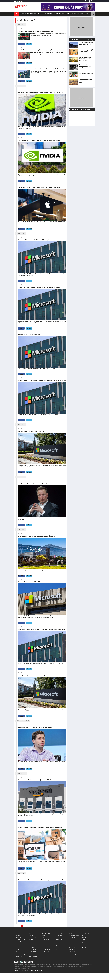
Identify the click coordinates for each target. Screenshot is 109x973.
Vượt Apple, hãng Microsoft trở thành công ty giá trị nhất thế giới (36, 675)
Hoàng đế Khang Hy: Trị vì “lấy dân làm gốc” (86, 50)
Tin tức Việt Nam (19, 932)
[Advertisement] (81, 26)
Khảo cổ (17, 949)
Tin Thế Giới (31, 932)
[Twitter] (87, 1)
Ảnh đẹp (44, 953)
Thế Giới (27, 13)
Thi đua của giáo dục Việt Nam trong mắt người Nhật (86, 72)
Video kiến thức (72, 951)
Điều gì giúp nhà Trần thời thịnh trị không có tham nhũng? (86, 66)
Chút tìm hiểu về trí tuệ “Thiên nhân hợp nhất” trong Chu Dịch (85, 59)
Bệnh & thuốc (71, 933)
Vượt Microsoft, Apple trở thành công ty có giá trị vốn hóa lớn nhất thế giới (39, 187)
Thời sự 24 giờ (19, 941)
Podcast (86, 13)
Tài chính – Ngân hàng (60, 942)
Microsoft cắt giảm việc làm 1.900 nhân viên (30, 582)
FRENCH (43, 1)
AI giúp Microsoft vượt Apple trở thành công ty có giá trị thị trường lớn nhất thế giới (41, 629)
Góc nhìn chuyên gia (60, 933)
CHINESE (30, 1)
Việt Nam (21, 13)
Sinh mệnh (18, 953)
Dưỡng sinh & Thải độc (74, 935)
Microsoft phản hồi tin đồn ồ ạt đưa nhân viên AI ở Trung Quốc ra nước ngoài (40, 287)
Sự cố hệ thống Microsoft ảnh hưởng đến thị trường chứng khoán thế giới (39, 50)
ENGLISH (26, 1)
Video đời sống (72, 953)
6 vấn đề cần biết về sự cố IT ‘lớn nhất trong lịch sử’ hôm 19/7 (35, 31)
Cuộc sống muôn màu (86, 933)
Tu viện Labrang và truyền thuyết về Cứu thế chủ (86, 43)
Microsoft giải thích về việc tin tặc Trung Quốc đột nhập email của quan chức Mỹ (41, 880)
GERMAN (39, 1)
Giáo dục (17, 933)
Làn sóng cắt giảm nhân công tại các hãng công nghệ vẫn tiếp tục (36, 536)
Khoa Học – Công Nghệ (58, 13)
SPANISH (35, 1)
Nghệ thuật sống (32, 949)
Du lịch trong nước (46, 949)
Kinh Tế (38, 13)
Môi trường (18, 935)
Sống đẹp (84, 942)
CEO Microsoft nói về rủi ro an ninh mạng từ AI (31, 431)
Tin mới (84, 947)
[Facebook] (85, 1)
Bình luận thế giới (32, 939)
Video (81, 13)
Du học (83, 935)
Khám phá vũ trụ (19, 956)
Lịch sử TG (31, 935)
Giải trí (83, 939)
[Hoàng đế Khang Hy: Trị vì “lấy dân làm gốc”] (73, 52)
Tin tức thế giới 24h (33, 937)
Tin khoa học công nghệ (20, 954)
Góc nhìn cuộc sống (60, 947)
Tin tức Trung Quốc (46, 933)
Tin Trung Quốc (45, 932)
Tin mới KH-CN (19, 945)
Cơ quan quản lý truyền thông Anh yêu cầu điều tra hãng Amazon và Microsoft (40, 827)
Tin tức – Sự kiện (32, 951)
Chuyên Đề (84, 945)
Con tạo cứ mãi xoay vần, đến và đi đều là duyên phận (85, 81)
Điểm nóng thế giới (33, 933)
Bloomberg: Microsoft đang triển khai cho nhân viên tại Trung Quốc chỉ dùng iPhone (42, 69)
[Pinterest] (89, 1)
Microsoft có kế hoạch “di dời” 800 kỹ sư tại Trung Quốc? (34, 240)
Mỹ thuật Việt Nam (33, 947)
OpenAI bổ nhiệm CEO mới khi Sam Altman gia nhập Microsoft (35, 727)
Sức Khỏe (44, 13)
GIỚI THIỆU (81, 1)
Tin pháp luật (18, 937)
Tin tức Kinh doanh (59, 935)
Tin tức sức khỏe (72, 937)
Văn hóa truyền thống (33, 954)
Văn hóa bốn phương (33, 953)
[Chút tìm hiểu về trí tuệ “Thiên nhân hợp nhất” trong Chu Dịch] (73, 59)
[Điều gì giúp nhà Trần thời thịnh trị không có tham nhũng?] (73, 67)
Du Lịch (43, 945)
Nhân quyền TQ (45, 939)
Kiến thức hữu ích (85, 941)
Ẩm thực (44, 954)
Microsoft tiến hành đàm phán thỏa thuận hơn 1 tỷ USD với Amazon (37, 780)
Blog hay (57, 945)
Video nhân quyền (72, 954)
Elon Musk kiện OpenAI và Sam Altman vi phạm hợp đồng (34, 483)
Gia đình (84, 937)
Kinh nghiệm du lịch (46, 951)
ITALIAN (53, 1)
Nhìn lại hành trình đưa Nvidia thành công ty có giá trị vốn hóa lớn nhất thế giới (40, 92)
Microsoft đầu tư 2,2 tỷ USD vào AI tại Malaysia (31, 334)
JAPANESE (48, 1)
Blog (71, 13)
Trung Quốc (33, 13)
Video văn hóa (72, 949)
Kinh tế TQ (44, 935)
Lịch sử (43, 937)
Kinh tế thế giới (59, 937)
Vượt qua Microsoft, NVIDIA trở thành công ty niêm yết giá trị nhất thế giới (39, 140)
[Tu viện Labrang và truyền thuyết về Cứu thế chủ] (73, 45)
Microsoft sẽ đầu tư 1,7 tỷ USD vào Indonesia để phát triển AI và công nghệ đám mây (42, 380)
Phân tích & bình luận (20, 939)
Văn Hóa (67, 13)
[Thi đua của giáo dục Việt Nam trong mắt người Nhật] (73, 74)
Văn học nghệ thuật (33, 956)
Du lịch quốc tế (45, 947)
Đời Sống (49, 13)
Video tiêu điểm (72, 947)
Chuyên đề (76, 13)
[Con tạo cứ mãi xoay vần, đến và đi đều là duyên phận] (73, 82)
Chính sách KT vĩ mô (60, 939)
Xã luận (57, 949)
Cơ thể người (18, 947)
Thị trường (58, 941)
